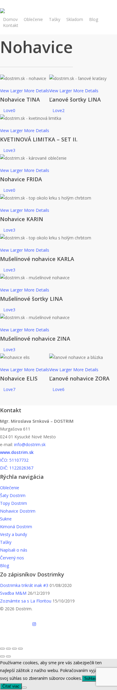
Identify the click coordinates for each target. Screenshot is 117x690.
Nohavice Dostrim (17, 511)
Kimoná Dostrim (16, 526)
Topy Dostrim (13, 503)
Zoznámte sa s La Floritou (25, 601)
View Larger (11, 90)
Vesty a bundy (13, 534)
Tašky (5, 542)
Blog (4, 565)
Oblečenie (9, 487)
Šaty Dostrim (13, 495)
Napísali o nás (13, 550)
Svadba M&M (13, 593)
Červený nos (12, 558)
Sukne (6, 519)
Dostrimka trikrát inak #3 (24, 585)
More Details (36, 90)
